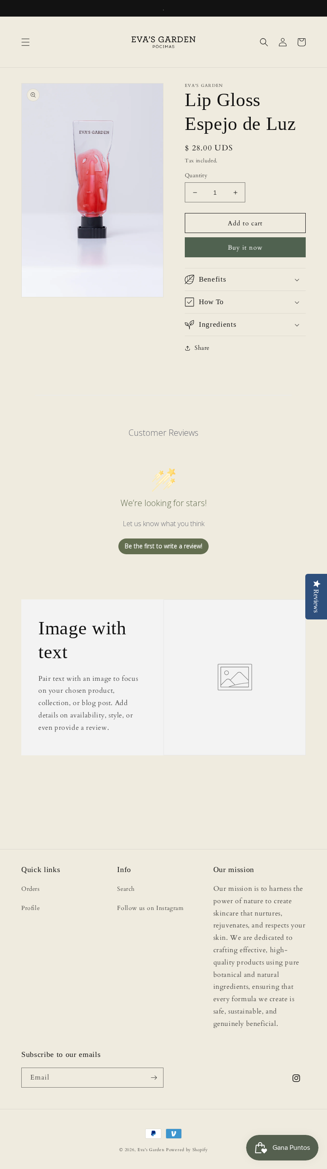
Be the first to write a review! (163, 546)
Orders (30, 889)
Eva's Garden (151, 1150)
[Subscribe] (153, 1078)
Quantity (196, 175)
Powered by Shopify (187, 1150)
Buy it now (245, 247)
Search (126, 889)
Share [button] (202, 348)
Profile (30, 908)
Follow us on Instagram (150, 908)
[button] (25, 42)
